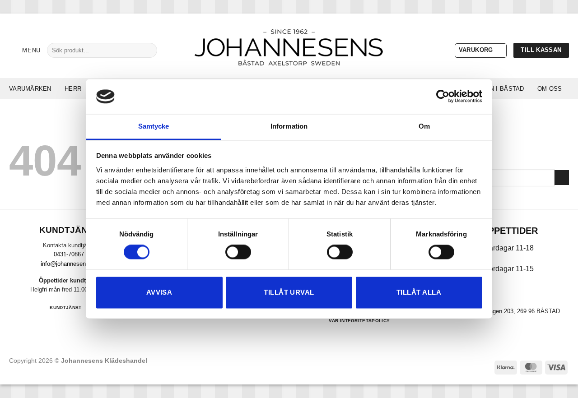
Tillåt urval (289, 292)
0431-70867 (69, 254)
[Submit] (147, 50)
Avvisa (159, 292)
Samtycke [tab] (153, 126)
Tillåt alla (418, 292)
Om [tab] (424, 126)
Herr (73, 88)
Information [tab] (289, 126)
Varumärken (30, 88)
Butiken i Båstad (495, 88)
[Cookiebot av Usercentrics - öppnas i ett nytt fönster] (442, 96)
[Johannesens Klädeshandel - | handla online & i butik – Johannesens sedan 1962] (289, 45)
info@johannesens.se (69, 263)
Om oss (549, 88)
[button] (25, 50)
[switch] (238, 252)
